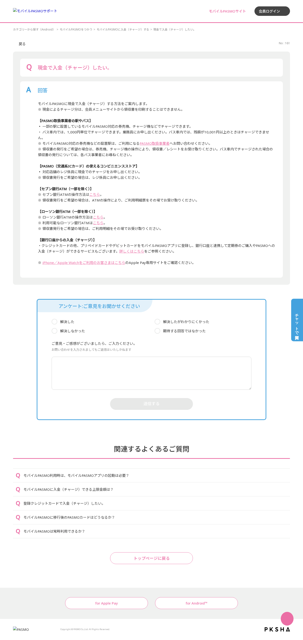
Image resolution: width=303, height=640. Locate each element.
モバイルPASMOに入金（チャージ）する (123, 29)
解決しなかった (72, 331)
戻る (22, 43)
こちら (94, 194)
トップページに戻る (152, 558)
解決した (67, 321)
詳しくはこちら (131, 251)
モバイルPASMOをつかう (76, 29)
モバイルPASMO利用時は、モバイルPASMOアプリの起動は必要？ (76, 475)
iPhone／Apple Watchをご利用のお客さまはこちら (83, 262)
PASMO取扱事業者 (154, 143)
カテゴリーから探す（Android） (34, 29)
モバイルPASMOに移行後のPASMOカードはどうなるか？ (69, 517)
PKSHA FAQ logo (277, 629)
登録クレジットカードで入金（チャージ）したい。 (64, 503)
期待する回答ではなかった (184, 331)
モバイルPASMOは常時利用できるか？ (54, 531)
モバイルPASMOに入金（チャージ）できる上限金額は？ (68, 489)
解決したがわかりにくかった (186, 321)
